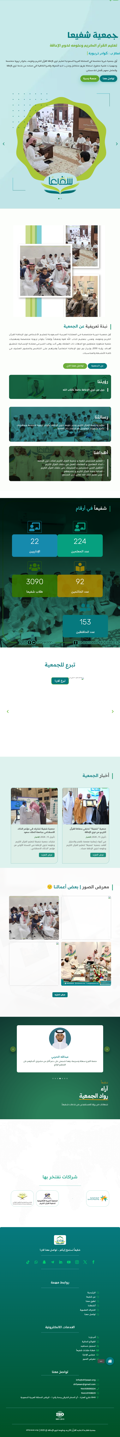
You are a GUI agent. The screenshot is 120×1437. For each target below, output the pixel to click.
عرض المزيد (98, 855)
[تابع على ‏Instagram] (76, 1262)
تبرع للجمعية (60, 664)
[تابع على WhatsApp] (36, 1262)
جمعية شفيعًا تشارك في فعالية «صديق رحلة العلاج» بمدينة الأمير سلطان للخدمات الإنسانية (35, 832)
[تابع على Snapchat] (44, 1262)
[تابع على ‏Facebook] (93, 1262)
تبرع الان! (60, 739)
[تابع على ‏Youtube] (68, 1262)
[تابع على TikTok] (27, 1262)
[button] (110, 1361)
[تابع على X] (85, 1262)
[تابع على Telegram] (52, 1262)
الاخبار (88, 837)
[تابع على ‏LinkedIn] (60, 1262)
